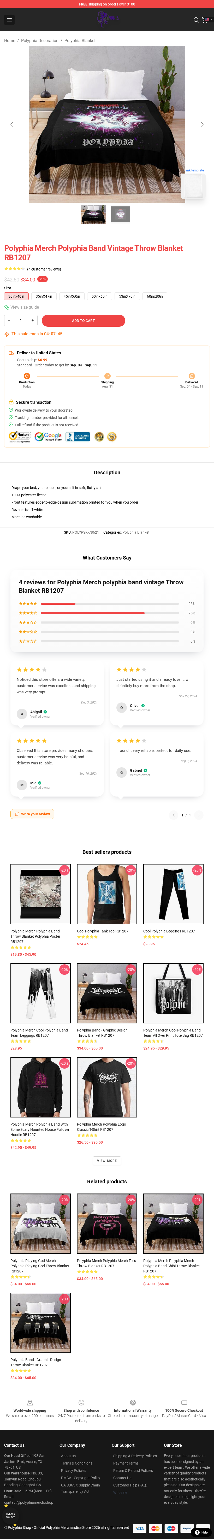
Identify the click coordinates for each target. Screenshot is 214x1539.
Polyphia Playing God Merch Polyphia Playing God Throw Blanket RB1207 (39, 1266)
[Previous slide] (12, 124)
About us (68, 1456)
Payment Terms (126, 1463)
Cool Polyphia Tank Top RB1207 (102, 931)
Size (7, 288)
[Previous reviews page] (173, 815)
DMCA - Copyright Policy (80, 1478)
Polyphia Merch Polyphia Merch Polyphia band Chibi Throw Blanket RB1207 (171, 1266)
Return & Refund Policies (133, 1470)
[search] (196, 20)
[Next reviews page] (199, 815)
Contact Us (122, 1478)
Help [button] (204, 1532)
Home (9, 40)
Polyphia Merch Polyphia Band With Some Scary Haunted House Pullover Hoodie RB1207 (39, 1129)
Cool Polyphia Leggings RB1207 (169, 931)
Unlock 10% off (10, 1516)
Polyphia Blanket (80, 40)
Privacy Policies (73, 1470)
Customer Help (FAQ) (130, 1485)
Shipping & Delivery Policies (135, 1456)
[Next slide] (201, 124)
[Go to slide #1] (93, 214)
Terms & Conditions (76, 1463)
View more (107, 1161)
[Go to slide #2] (120, 214)
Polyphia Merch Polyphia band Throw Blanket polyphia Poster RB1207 (35, 936)
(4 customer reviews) (44, 269)
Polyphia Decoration (39, 40)
